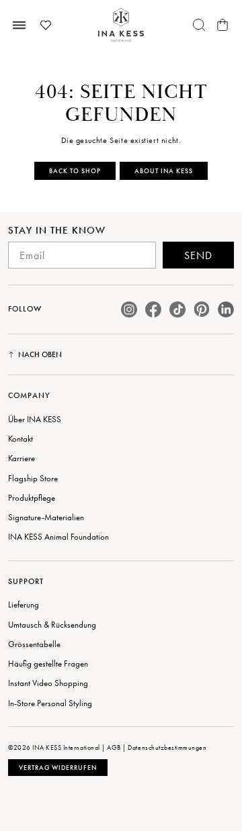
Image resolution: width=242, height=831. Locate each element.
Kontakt (20, 438)
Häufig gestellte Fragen (48, 663)
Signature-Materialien (46, 517)
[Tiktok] (177, 309)
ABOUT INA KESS (163, 170)
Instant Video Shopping (48, 683)
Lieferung (23, 604)
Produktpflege (31, 497)
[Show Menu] (19, 24)
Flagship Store (33, 478)
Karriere (21, 458)
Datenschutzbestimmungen (167, 747)
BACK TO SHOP (75, 170)
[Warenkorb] (222, 24)
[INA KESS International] (121, 25)
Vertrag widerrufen (58, 767)
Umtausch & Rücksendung (52, 624)
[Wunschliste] (45, 24)
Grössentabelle (34, 644)
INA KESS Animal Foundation (58, 536)
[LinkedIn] (226, 309)
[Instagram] (129, 309)
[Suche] (199, 24)
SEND (198, 255)
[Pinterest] (202, 309)
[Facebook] (153, 309)
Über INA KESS (34, 419)
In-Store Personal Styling (50, 703)
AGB (114, 747)
